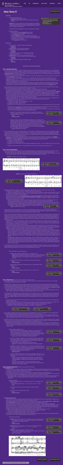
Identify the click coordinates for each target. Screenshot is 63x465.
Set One (23, 32)
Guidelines (13, 18)
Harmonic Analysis (16, 116)
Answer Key (13, 47)
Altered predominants (47, 23)
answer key (16, 34)
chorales (17, 35)
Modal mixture (46, 22)
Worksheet (13, 46)
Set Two (24, 33)
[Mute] (59, 112)
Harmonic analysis (16, 262)
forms (20, 28)
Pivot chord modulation (47, 21)
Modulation (51, 84)
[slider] (60, 122)
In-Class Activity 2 (12, 48)
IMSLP (18, 359)
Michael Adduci (12, 3)
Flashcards (11, 23)
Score (12, 60)
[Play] (47, 113)
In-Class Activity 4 (12, 55)
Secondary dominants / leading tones (50, 20)
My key (12, 20)
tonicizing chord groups (28, 53)
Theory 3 (44, 92)
